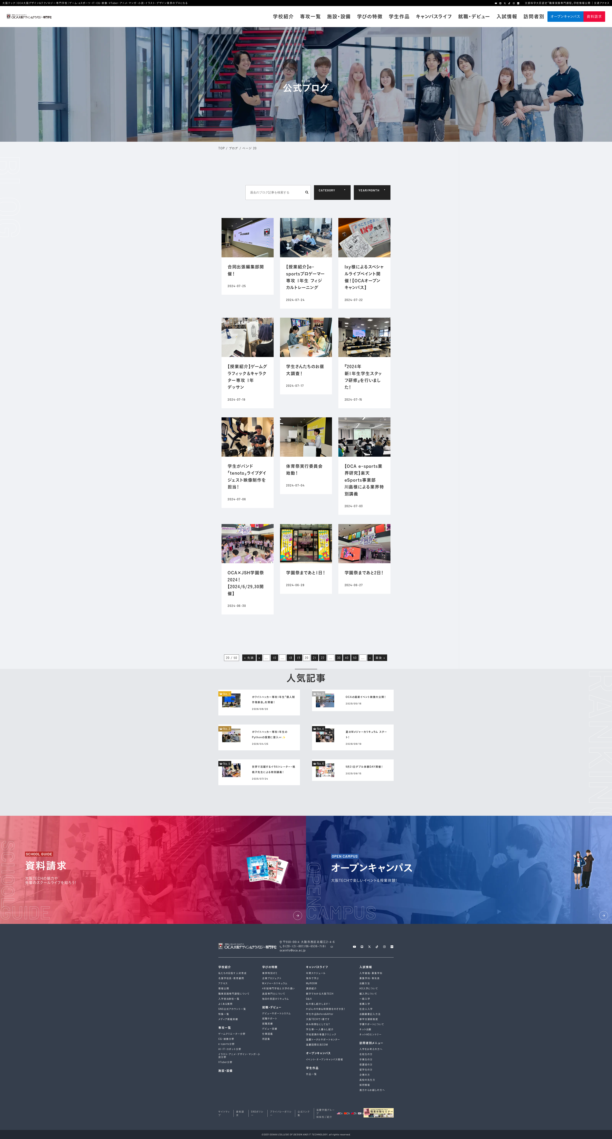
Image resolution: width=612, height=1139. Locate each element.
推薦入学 (364, 1004)
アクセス (223, 983)
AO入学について (368, 988)
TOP (221, 148)
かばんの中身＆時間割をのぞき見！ (326, 1009)
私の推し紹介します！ (318, 1004)
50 (355, 658)
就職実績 (267, 1023)
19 (298, 658)
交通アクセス (602, 3)
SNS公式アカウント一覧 (232, 1009)
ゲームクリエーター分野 (232, 1033)
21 (315, 658)
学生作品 (399, 16)
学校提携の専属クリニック (321, 1034)
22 (322, 658)
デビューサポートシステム (276, 1013)
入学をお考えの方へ (370, 1049)
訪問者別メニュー (371, 1043)
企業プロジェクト (271, 978)
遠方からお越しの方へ (372, 1090)
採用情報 (364, 1085)
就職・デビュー (474, 16)
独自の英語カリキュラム (275, 998)
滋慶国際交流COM (317, 1044)
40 (347, 658)
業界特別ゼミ (270, 973)
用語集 (266, 1039)
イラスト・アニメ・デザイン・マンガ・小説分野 (239, 1055)
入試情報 (506, 16)
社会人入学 (366, 1009)
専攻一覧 (310, 16)
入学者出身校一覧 (229, 998)
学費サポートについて (371, 1024)
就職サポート (269, 1018)
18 (290, 658)
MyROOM (311, 983)
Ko (362, 1113)
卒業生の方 (366, 1059)
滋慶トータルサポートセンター (323, 1039)
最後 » (380, 658)
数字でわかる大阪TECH (319, 993)
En (341, 1113)
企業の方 (364, 1074)
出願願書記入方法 (370, 1014)
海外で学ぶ (312, 978)
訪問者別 (533, 16)
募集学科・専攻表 (369, 978)
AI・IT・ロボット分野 (229, 1049)
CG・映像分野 (226, 1039)
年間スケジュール (316, 973)
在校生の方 (366, 1054)
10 (274, 658)
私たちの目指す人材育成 (232, 973)
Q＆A (309, 998)
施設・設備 (339, 16)
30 (339, 658)
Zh (355, 1113)
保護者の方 (366, 1064)
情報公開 (223, 988)
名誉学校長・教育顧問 (231, 978)
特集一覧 (223, 1014)
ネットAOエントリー (370, 1034)
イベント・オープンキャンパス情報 (324, 1059)
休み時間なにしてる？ (318, 1024)
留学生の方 (366, 1069)
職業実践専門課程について (233, 993)
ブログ (233, 148)
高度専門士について (273, 993)
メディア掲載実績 (228, 1019)
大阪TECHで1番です (318, 1019)
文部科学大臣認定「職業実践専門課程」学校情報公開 (558, 3)
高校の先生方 (367, 1079)
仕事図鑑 (267, 1033)
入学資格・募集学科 (370, 973)
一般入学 (364, 998)
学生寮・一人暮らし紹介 (320, 1029)
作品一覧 (311, 1074)
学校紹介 (283, 16)
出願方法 (364, 983)
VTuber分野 (225, 1062)
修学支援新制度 (368, 1019)
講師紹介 (311, 988)
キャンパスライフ (434, 16)
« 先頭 (249, 658)
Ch (348, 1113)
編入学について (368, 993)
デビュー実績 (269, 1028)
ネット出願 (365, 1029)
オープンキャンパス (565, 16)
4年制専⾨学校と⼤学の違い (278, 988)
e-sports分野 (226, 1044)
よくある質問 (225, 1004)
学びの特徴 (370, 16)
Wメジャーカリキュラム (275, 983)
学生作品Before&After (319, 1014)
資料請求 (594, 16)
